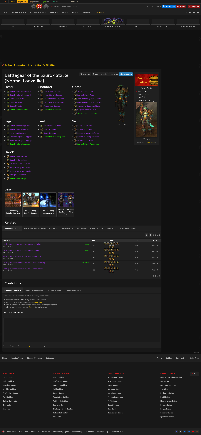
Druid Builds (165, 397)
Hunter (30, 65)
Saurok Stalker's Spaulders (53, 91)
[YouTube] (193, 431)
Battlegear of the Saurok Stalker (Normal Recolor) (22, 256)
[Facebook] (189, 431)
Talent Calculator (10, 401)
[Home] (15, 6)
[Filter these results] (150, 235)
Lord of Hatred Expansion (171, 377)
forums (31, 307)
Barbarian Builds (167, 393)
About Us (35, 431)
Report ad (196, 352)
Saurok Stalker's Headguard (20, 91)
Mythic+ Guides (9, 389)
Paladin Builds (166, 405)
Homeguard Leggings (18, 133)
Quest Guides (58, 393)
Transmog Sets (19, 65)
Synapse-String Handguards (20, 167)
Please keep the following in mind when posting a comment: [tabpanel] (30, 321)
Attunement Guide (115, 377)
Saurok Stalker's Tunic (85, 91)
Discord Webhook (38, 12)
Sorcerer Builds (166, 413)
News (5, 12)
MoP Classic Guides (61, 373)
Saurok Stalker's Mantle (52, 109)
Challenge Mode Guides (63, 409)
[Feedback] (194, 12)
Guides (75, 12)
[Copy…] (146, 235)
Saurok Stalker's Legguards (20, 125)
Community (87, 12)
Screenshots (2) (146, 100)
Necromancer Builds (168, 401)
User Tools (23, 431)
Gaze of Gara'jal (16, 102)
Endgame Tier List (168, 385)
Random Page (78, 431)
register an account (33, 346)
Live (33, 6)
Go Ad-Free (101, 12)
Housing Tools (17, 358)
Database (54, 12)
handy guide (38, 302)
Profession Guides (10, 393)
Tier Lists (7, 405)
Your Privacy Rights (61, 431)
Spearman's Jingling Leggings (21, 137)
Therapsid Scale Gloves (18, 175)
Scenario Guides (59, 405)
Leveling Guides (9, 385)
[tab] (12, 228)
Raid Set (38, 65)
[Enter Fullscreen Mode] (186, 12)
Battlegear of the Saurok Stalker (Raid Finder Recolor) (23, 269)
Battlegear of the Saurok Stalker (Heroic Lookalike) (22, 244)
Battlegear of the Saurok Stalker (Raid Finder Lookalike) (24, 263)
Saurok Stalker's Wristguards (88, 144)
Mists (58, 2)
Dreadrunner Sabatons (52, 125)
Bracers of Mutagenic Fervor (88, 133)
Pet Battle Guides (60, 401)
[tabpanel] (81, 255)
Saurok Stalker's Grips (18, 178)
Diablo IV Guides (167, 373)
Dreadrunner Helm (17, 98)
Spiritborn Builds (167, 417)
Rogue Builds (165, 409)
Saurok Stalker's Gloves (18, 156)
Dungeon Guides (60, 385)
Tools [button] (65, 12)
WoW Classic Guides (117, 373)
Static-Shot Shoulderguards (54, 98)
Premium (90, 431)
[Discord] (176, 431)
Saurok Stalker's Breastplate (88, 113)
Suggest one (150, 142)
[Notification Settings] (190, 12)
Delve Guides (8, 381)
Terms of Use (117, 431)
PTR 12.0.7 (46, 6)
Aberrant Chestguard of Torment (89, 98)
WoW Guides (8, 373)
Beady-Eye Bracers (84, 125)
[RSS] (197, 431)
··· (64, 2)
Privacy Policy (102, 431)
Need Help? (11, 431)
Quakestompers (50, 129)
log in (23, 346)
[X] (180, 431)
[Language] (198, 12)
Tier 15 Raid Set (49, 65)
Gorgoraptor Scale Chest (86, 109)
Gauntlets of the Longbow (20, 164)
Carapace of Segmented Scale (88, 106)
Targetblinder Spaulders (52, 106)
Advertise (46, 431)
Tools (159, 358)
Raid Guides (8, 397)
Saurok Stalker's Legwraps (20, 144)
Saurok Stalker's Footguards (54, 137)
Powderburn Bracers (85, 140)
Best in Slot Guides (115, 381)
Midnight (6, 409)
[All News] (5, 1)
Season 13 (164, 381)
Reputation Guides (61, 397)
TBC (47, 2)
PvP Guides (112, 401)
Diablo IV (76, 2)
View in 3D (113, 74)
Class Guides (8, 377)
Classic (36, 2)
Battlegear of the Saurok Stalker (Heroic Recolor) (21, 250)
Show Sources (126, 74)
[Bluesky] (184, 431)
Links (105, 74)
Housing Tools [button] (19, 12)
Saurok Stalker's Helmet (19, 109)
